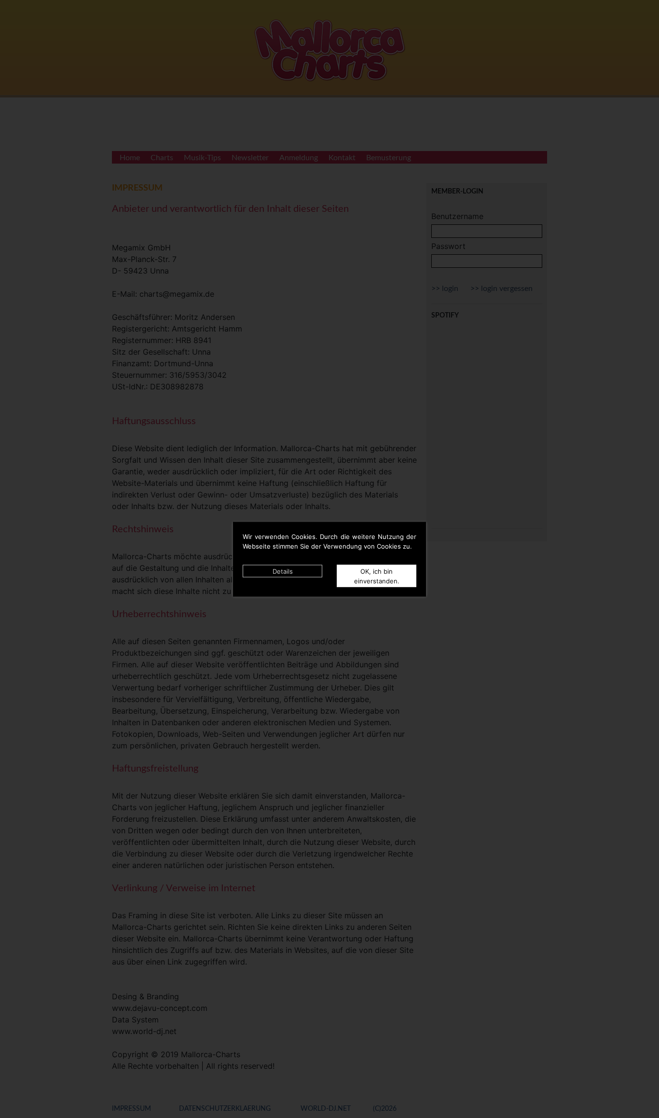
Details (283, 571)
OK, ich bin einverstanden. (376, 575)
